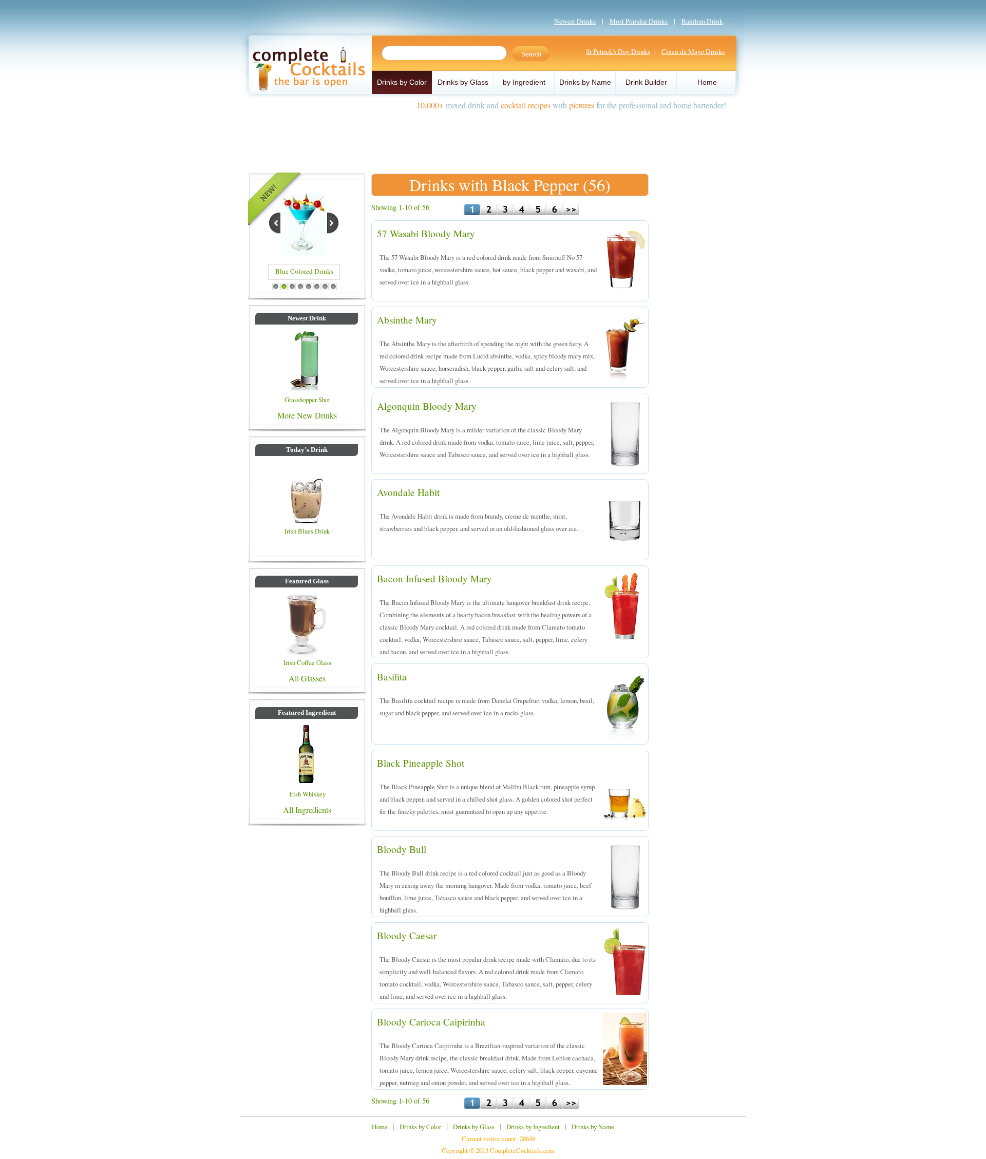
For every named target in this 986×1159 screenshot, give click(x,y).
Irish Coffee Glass (307, 662)
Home (707, 82)
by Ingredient (524, 82)
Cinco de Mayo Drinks (693, 51)
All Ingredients (307, 809)
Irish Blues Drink (307, 531)
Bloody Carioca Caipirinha (431, 1021)
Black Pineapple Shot (420, 762)
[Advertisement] (493, 138)
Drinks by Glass (463, 82)
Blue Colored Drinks (304, 271)
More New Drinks (307, 415)
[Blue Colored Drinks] (303, 255)
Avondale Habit (408, 492)
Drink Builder (646, 82)
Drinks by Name (585, 82)
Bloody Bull (401, 849)
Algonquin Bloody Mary (427, 406)
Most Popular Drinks (639, 21)
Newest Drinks (575, 21)
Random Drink (702, 21)
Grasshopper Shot (307, 399)
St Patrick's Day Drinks (618, 51)
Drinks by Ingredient (533, 1126)
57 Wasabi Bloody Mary (426, 233)
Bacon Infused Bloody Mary (434, 578)
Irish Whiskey (307, 794)
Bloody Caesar (407, 935)
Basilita (392, 676)
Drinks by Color (402, 82)
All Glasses (307, 678)
